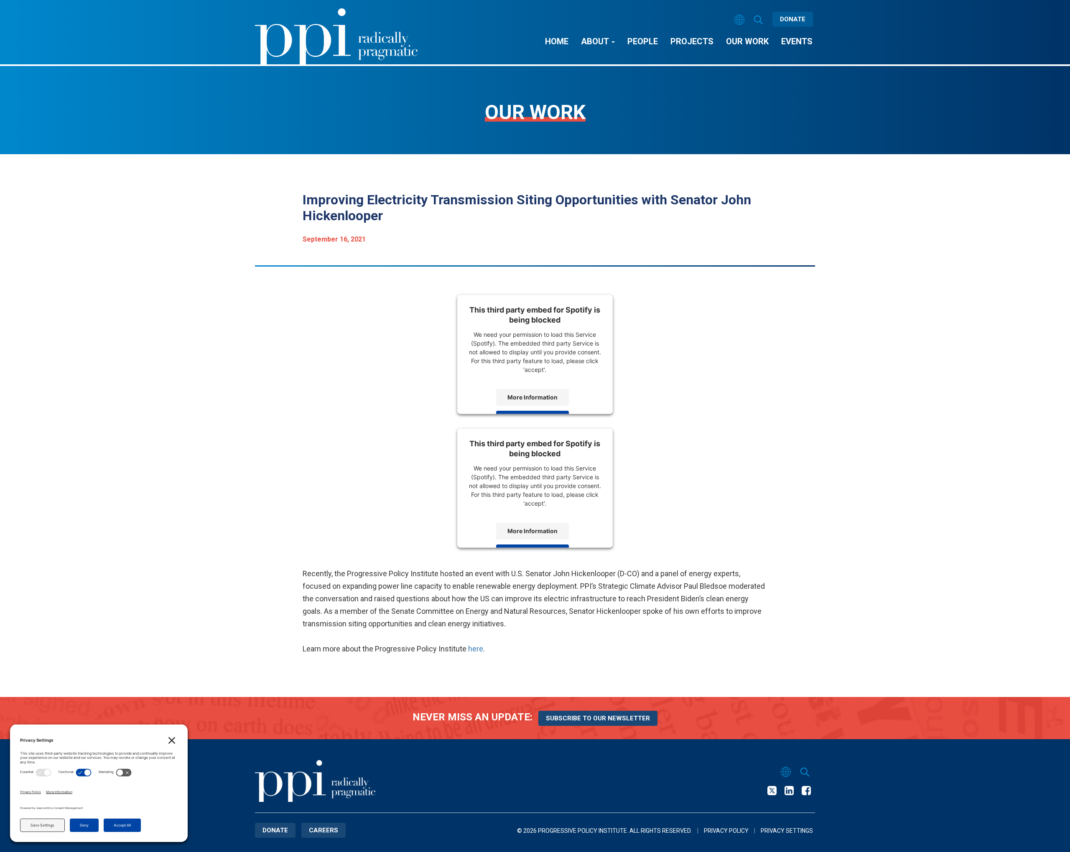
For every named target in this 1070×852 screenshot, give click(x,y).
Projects (691, 41)
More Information (532, 397)
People (642, 41)
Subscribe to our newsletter (598, 718)
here (475, 648)
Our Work (747, 41)
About (596, 41)
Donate (792, 19)
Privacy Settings (787, 830)
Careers (323, 830)
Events (797, 41)
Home (556, 41)
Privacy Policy (726, 830)
